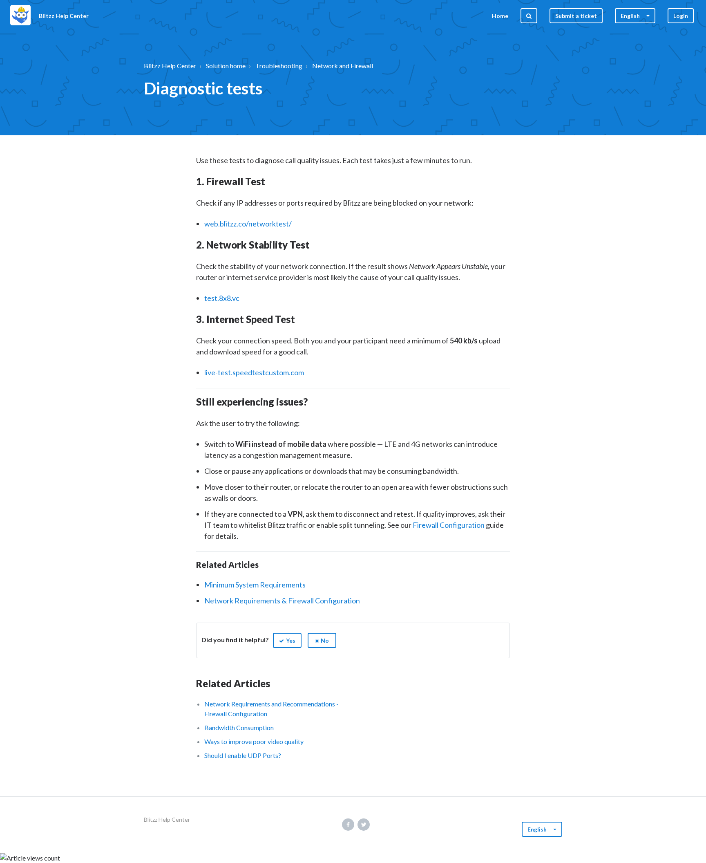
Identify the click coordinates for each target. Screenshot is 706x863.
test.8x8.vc (221, 298)
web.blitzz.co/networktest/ (248, 223)
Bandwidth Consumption (239, 727)
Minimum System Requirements (255, 584)
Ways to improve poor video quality (254, 741)
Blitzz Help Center (170, 65)
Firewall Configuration (449, 524)
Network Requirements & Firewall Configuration (282, 600)
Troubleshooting (278, 65)
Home (500, 15)
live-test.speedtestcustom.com (254, 372)
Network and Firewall (342, 65)
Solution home (226, 65)
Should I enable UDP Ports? (242, 755)
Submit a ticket (576, 15)
